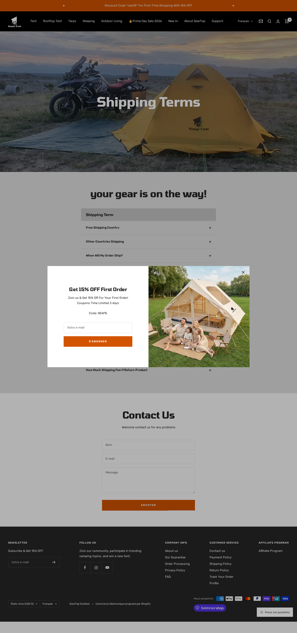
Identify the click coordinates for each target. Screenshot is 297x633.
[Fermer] (243, 272)
